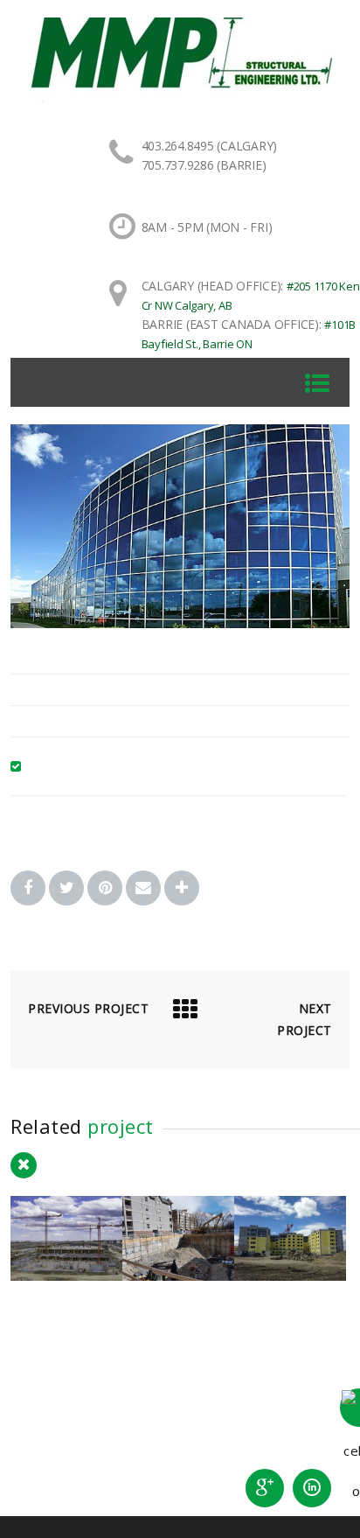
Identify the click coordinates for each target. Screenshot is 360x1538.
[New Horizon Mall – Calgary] (66, 1275)
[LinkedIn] (312, 1488)
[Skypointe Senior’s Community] (290, 1275)
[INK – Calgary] (178, 1275)
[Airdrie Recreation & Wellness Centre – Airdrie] (179, 623)
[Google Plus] (265, 1488)
